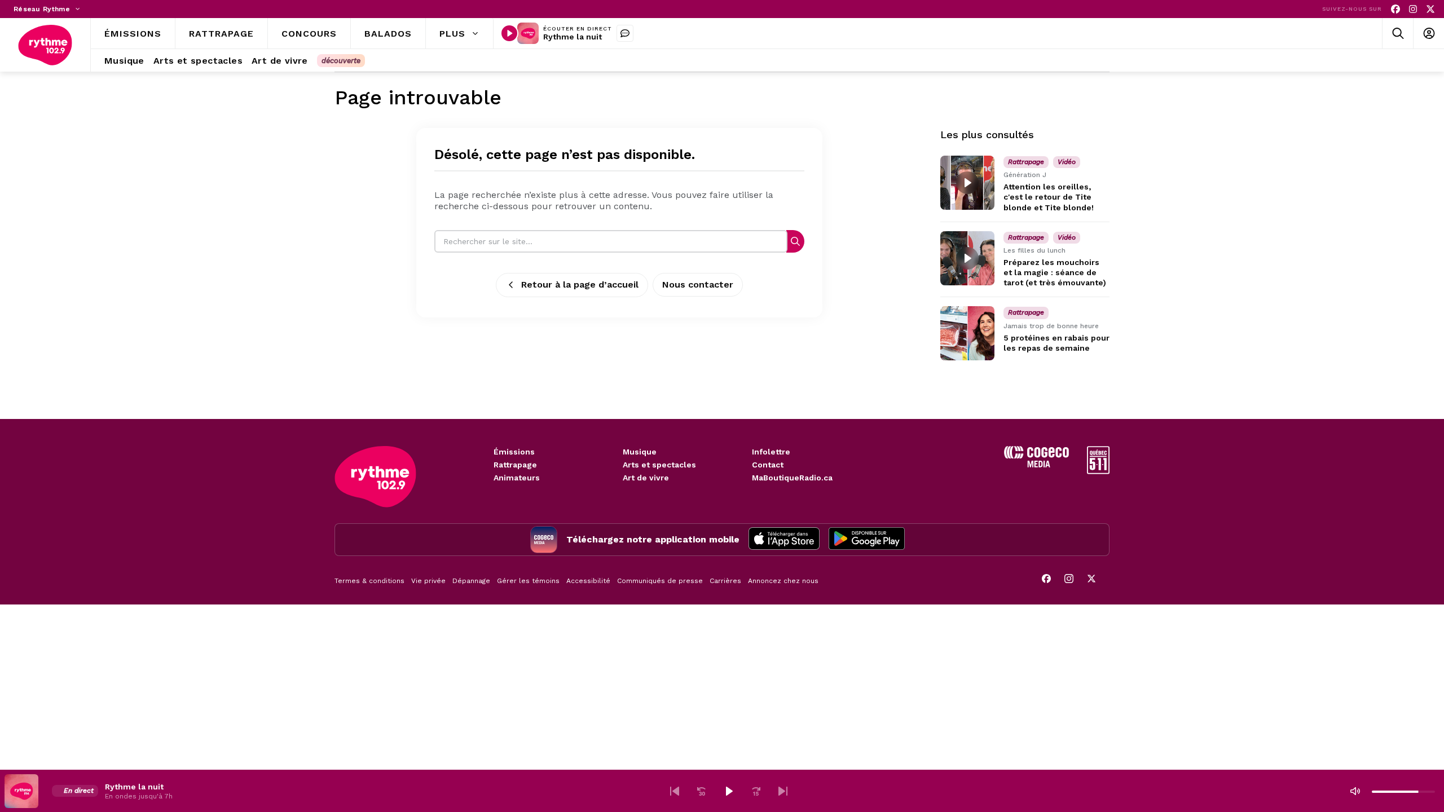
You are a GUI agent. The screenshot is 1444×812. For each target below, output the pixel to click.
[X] (1430, 9)
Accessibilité (588, 581)
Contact (767, 464)
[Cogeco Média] (1036, 464)
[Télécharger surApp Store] (784, 539)
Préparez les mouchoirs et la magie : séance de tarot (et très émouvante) (1054, 272)
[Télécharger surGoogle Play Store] (867, 539)
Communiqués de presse (660, 581)
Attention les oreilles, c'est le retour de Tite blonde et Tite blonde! (1048, 196)
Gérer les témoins (528, 581)
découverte (341, 60)
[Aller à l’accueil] (45, 45)
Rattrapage (515, 464)
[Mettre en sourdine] (1355, 791)
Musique (640, 451)
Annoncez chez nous (783, 581)
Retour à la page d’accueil (580, 284)
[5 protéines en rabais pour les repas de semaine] (967, 333)
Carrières (725, 581)
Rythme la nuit (572, 36)
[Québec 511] (1098, 471)
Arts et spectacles (659, 464)
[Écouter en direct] (509, 33)
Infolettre (771, 451)
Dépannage (471, 581)
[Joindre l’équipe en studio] (625, 33)
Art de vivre (646, 477)
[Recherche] (795, 241)
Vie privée (428, 581)
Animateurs (517, 477)
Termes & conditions (369, 581)
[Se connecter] (1428, 33)
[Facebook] (1395, 9)
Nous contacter (697, 284)
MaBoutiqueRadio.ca (792, 477)
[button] (674, 791)
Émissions (514, 451)
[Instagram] (1413, 9)
